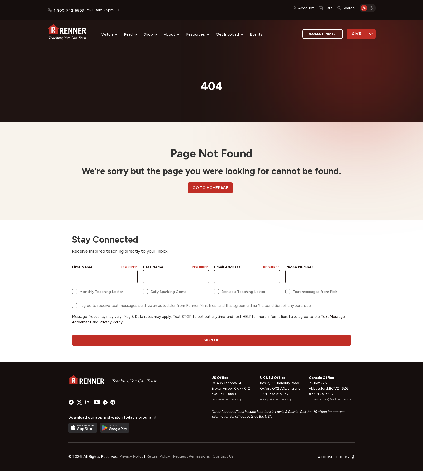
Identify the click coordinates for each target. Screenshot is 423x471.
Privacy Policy (131, 456)
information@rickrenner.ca (330, 399)
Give (356, 33)
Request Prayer (323, 34)
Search (349, 8)
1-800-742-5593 (69, 10)
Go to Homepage (210, 187)
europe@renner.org (275, 399)
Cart (328, 8)
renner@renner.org (226, 399)
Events (256, 34)
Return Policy (158, 456)
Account (306, 8)
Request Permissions (191, 456)
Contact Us (223, 456)
